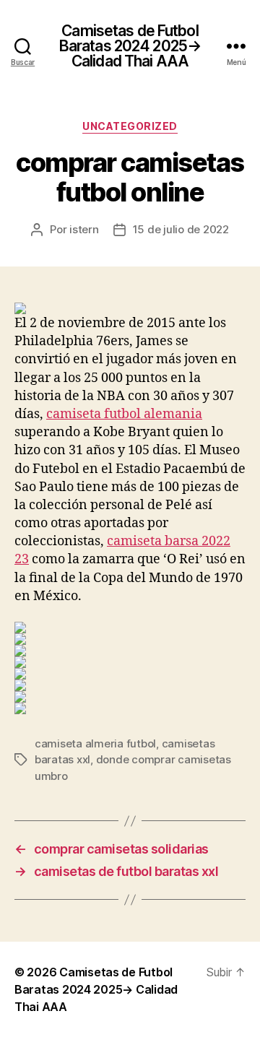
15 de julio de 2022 (181, 229)
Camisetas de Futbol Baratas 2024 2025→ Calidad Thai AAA (130, 46)
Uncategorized (130, 126)
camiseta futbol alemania (124, 414)
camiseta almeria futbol (95, 743)
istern (83, 229)
